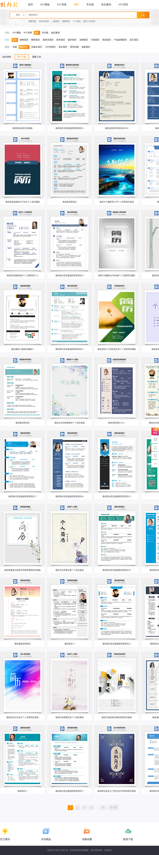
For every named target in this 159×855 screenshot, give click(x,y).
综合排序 (6, 57)
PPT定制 (123, 4)
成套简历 (86, 47)
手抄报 (90, 4)
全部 (15, 40)
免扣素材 (106, 4)
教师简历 (35, 40)
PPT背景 (61, 4)
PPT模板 (45, 4)
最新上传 (36, 57)
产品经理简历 (120, 40)
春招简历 (24, 47)
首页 (30, 4)
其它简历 (134, 40)
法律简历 (83, 40)
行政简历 (95, 40)
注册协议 (108, 850)
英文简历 (63, 47)
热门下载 (21, 57)
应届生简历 (36, 47)
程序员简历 (48, 40)
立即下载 (22, 115)
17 (103, 807)
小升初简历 (50, 47)
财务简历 (60, 40)
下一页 (113, 807)
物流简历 (106, 40)
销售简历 (24, 40)
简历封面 (74, 47)
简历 (76, 4)
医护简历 (72, 40)
